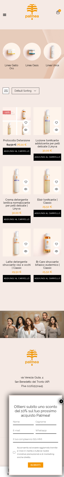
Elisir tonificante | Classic (47, 201)
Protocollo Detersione (16, 140)
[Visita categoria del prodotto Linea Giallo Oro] (11, 52)
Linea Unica (52, 65)
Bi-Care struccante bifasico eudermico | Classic (47, 264)
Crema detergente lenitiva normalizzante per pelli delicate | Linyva (16, 204)
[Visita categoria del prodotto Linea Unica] (52, 52)
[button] (58, 12)
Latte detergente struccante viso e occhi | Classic (17, 264)
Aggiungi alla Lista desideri (26, 123)
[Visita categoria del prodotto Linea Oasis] (32, 52)
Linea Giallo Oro (11, 67)
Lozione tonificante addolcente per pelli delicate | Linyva (47, 143)
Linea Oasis (32, 65)
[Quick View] (26, 130)
